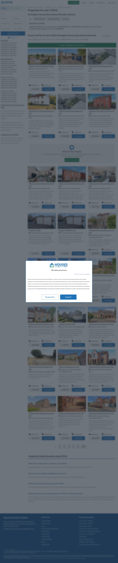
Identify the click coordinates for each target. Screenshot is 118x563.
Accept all (68, 297)
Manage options (50, 297)
